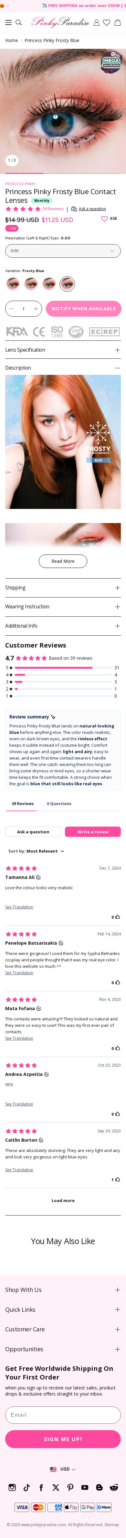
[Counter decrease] (11, 308)
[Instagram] (12, 1487)
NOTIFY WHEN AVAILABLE (84, 309)
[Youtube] (85, 1487)
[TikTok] (27, 1487)
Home (11, 40)
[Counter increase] (36, 308)
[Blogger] (99, 1487)
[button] (8, 22)
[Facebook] (41, 1487)
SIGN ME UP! (63, 1439)
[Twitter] (56, 1487)
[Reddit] (114, 1487)
